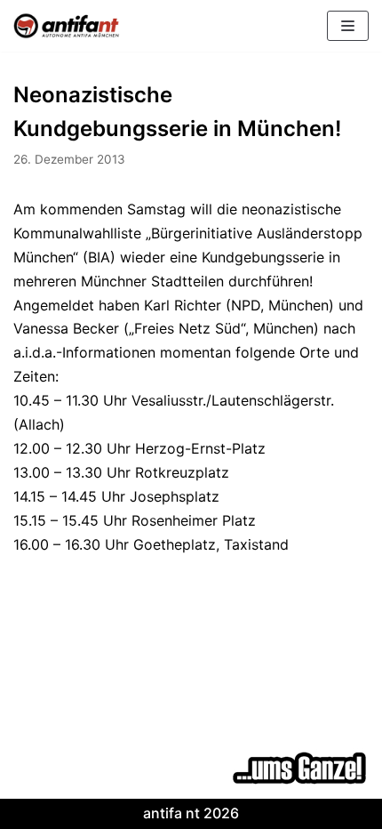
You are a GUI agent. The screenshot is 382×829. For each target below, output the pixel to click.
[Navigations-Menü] (348, 26)
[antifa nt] (66, 25)
